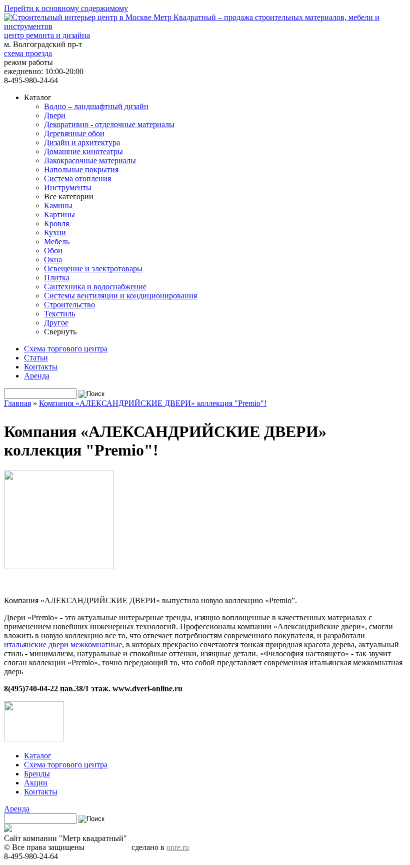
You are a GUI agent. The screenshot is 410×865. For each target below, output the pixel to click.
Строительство (69, 304)
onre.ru (177, 847)
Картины (59, 214)
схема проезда (28, 53)
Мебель (57, 241)
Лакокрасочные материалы (90, 160)
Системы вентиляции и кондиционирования (120, 295)
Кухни (55, 232)
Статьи (36, 357)
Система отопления (77, 178)
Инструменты (68, 187)
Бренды (37, 773)
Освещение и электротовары (93, 268)
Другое (56, 322)
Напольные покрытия (81, 169)
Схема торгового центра (66, 348)
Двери (55, 115)
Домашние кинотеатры (83, 151)
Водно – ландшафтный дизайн (96, 106)
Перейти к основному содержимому (66, 8)
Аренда (37, 375)
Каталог (38, 755)
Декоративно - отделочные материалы (109, 124)
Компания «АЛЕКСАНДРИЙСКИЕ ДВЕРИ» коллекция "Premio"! (152, 403)
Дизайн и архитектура (82, 142)
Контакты (41, 366)
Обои (53, 250)
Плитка (57, 277)
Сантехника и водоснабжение (95, 286)
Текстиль (59, 313)
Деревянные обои (74, 133)
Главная (17, 403)
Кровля (56, 223)
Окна (53, 259)
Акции (36, 782)
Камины (58, 205)
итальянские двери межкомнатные (63, 644)
